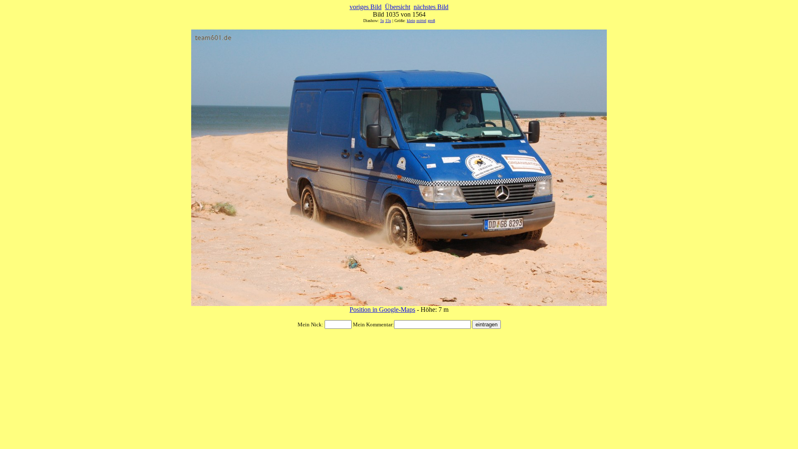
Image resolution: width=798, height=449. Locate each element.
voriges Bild (366, 6)
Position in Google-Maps (382, 309)
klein (411, 20)
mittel (421, 20)
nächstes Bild (431, 6)
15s (388, 20)
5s (382, 20)
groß (431, 20)
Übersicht (397, 6)
